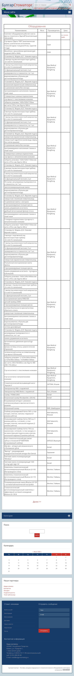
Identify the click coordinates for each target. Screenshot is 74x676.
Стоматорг (17, 4)
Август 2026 (37, 552)
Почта (6, 631)
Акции (6, 523)
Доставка (7, 620)
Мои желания (8, 617)
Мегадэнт (6, 590)
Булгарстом (7, 588)
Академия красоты (9, 593)
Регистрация (8, 613)
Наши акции (8, 627)
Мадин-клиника (8, 586)
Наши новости (8, 624)
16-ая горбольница (9, 595)
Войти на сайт (8, 610)
